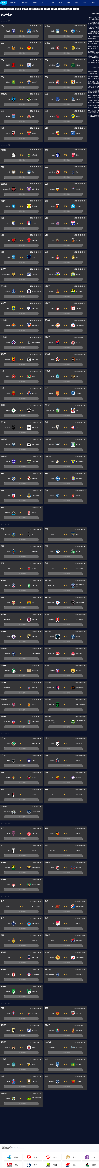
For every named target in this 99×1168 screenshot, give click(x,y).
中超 (68, 2)
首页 (3, 2)
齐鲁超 (47, 26)
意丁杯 (3, 201)
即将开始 (22, 36)
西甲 (85, 2)
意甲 (47, 9)
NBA (44, 2)
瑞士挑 (3, 150)
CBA (52, 2)
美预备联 (4, 184)
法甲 (93, 2)
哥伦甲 (3, 269)
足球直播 (13, 2)
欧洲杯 (18, 9)
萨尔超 (47, 269)
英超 (60, 2)
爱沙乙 (47, 405)
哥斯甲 (3, 303)
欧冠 (32, 9)
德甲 (76, 2)
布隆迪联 (4, 94)
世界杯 (35, 2)
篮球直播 (24, 2)
